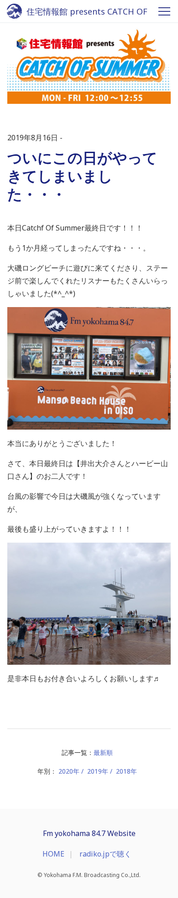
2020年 (68, 771)
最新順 (103, 752)
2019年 (97, 771)
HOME (53, 854)
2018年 (126, 771)
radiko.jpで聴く (105, 854)
